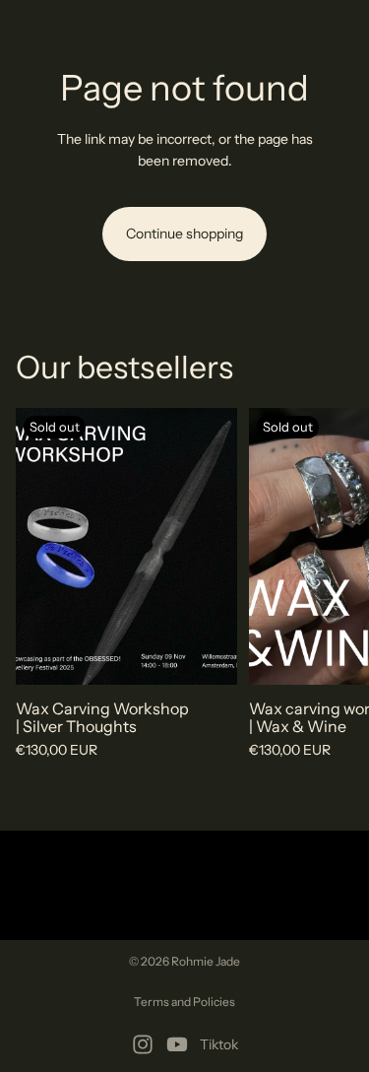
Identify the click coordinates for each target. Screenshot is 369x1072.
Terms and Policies (184, 1001)
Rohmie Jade (205, 961)
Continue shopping (184, 233)
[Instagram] (142, 1044)
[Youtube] (177, 1044)
